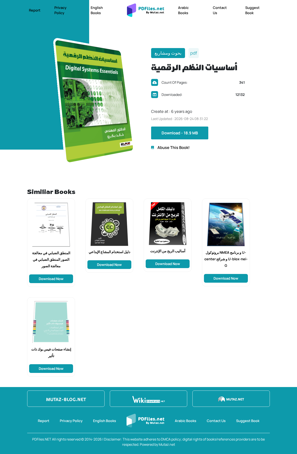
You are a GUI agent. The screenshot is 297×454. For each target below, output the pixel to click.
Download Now (51, 278)
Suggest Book (252, 10)
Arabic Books (183, 10)
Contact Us (220, 10)
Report (34, 10)
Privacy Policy (60, 10)
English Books (97, 10)
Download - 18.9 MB (180, 132)
